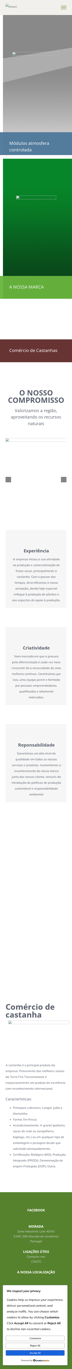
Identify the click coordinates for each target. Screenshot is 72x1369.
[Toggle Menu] (64, 7)
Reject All (35, 1345)
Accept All (35, 1353)
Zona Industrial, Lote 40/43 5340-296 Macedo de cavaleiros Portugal (36, 1236)
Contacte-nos (36, 1256)
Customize (35, 1338)
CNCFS (36, 1261)
